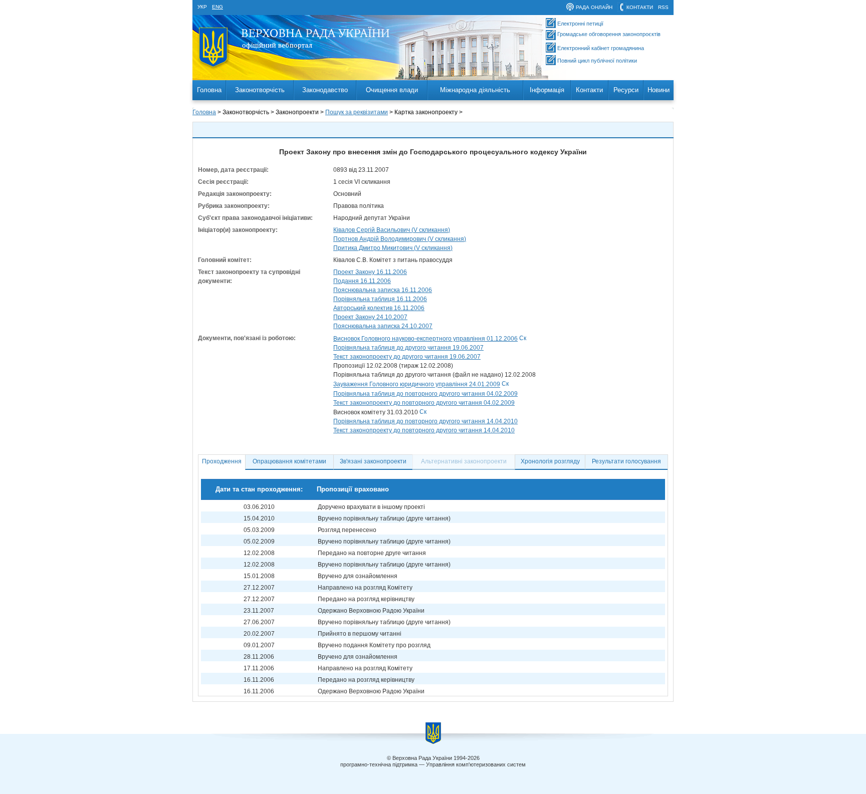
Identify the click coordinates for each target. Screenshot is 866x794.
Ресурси (625, 90)
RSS (663, 7)
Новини (658, 90)
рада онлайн (594, 7)
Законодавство (325, 90)
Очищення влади (392, 90)
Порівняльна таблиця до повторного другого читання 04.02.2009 (425, 393)
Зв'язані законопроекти (373, 461)
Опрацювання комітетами (289, 461)
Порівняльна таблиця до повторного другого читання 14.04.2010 (425, 421)
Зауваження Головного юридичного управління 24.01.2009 (416, 384)
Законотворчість (260, 90)
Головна (209, 90)
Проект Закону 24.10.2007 (370, 317)
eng (217, 7)
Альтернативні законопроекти (464, 461)
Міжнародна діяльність (475, 90)
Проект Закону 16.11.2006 (370, 272)
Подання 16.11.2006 (362, 281)
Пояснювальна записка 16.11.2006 (382, 290)
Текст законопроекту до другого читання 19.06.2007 (407, 356)
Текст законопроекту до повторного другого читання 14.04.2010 (424, 430)
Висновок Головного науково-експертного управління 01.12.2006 (425, 338)
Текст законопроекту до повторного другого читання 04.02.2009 (424, 402)
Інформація (547, 90)
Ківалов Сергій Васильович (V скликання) (391, 229)
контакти (639, 7)
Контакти (589, 90)
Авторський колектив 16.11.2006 (378, 308)
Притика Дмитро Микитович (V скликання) (393, 247)
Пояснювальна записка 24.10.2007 (382, 326)
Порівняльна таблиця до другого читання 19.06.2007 (408, 347)
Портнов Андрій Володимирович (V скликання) (399, 238)
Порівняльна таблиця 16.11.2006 (380, 299)
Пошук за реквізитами (356, 112)
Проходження (222, 461)
